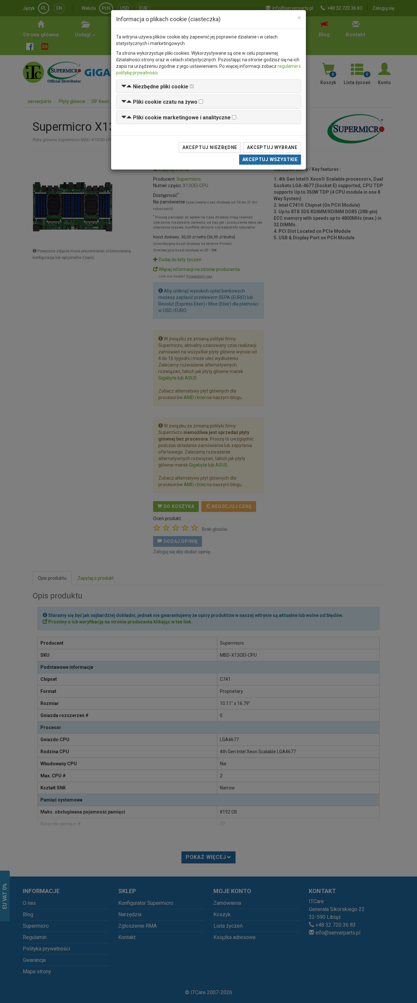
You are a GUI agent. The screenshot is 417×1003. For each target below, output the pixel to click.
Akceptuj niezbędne (209, 147)
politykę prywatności (137, 72)
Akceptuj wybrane (272, 147)
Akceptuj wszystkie (270, 159)
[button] (154, 86)
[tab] (208, 86)
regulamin (288, 66)
